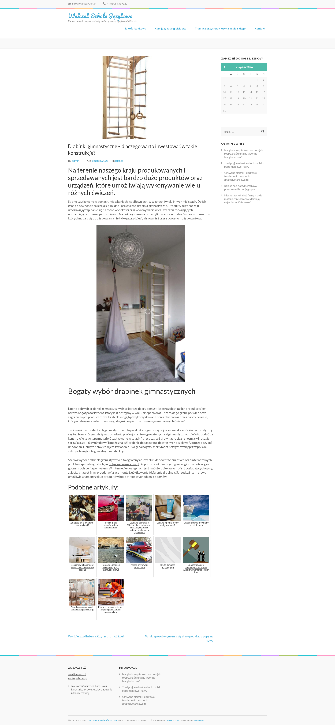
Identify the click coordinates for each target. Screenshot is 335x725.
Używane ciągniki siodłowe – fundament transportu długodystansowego (241, 176)
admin (75, 160)
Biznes (119, 160)
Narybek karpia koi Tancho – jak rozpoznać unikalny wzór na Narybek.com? (243, 153)
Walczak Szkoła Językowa (100, 16)
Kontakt (260, 28)
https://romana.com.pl (124, 464)
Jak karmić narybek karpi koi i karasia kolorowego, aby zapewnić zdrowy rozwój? (91, 689)
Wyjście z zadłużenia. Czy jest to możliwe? (96, 636)
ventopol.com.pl (77, 678)
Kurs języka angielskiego (170, 28)
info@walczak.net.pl (84, 3)
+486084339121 (117, 3)
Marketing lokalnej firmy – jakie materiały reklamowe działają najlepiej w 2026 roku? (243, 199)
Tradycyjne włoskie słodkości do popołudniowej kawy (243, 164)
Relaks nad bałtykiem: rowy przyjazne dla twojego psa (240, 187)
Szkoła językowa (135, 28)
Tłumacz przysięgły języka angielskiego (220, 28)
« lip (224, 67)
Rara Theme (173, 720)
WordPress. (200, 720)
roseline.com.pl (77, 674)
